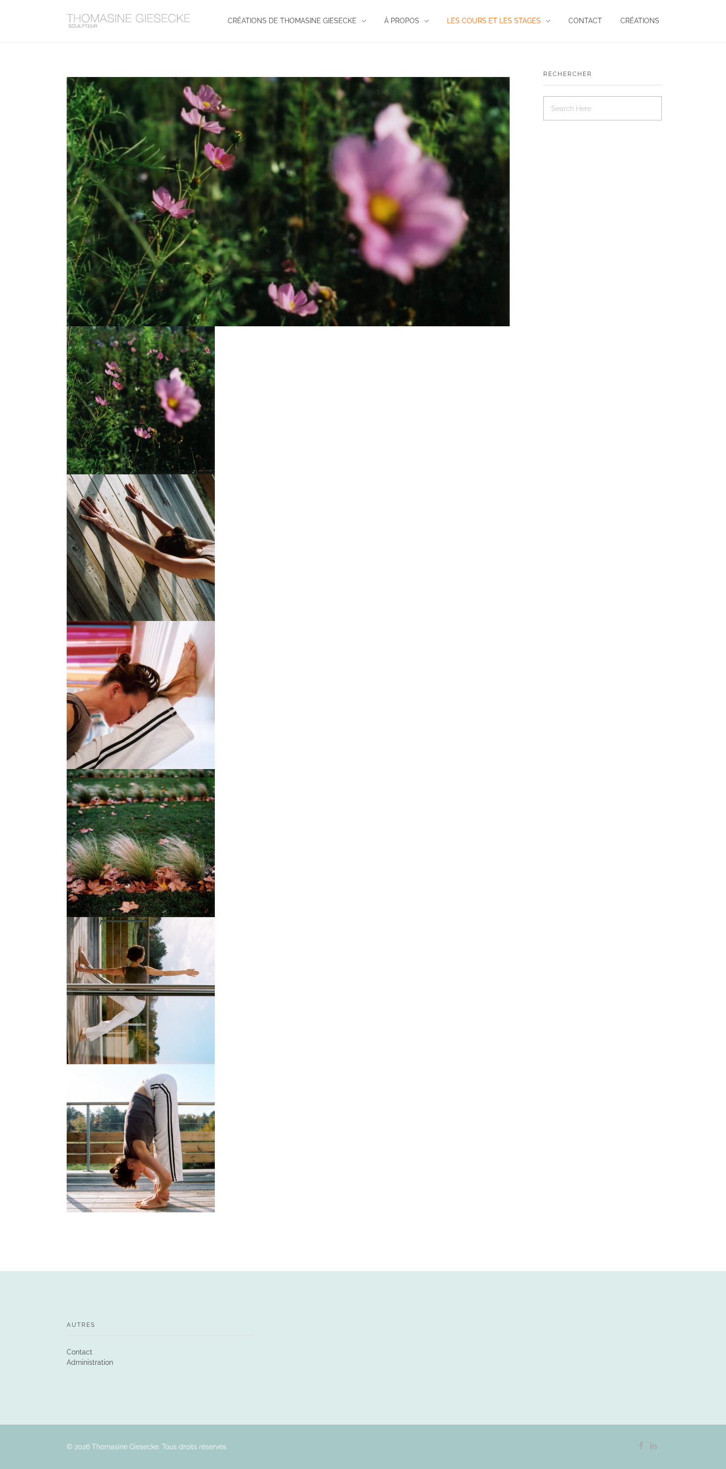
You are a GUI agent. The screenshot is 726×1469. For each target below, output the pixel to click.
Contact (79, 1352)
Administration (90, 1362)
